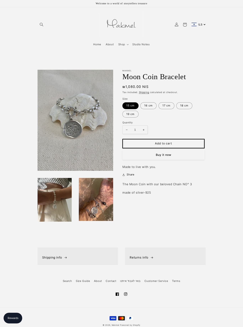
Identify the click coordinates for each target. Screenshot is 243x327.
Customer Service (156, 281)
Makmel (115, 325)
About (98, 281)
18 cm (184, 105)
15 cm (130, 105)
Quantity (127, 122)
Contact (111, 281)
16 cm (148, 105)
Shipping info (52, 257)
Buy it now (163, 155)
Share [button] (130, 174)
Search (67, 281)
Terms (176, 281)
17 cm (166, 105)
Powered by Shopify (130, 325)
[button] (42, 25)
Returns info (139, 257)
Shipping (144, 92)
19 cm (130, 114)
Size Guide (83, 281)
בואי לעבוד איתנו (130, 281)
